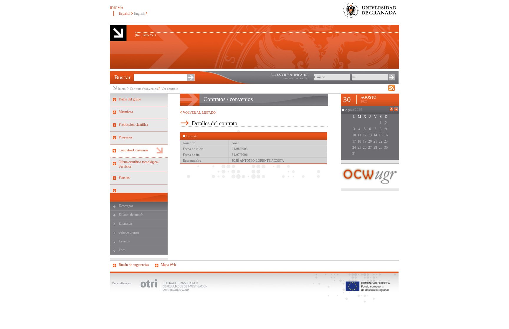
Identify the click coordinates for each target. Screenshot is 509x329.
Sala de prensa (129, 232)
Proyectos (126, 137)
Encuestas (126, 223)
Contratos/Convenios (133, 150)
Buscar (122, 77)
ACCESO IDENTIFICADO (288, 75)
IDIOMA (116, 8)
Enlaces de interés (131, 215)
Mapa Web (168, 265)
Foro (122, 250)
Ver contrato (169, 88)
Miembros (126, 112)
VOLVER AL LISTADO (199, 112)
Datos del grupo (130, 99)
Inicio (122, 88)
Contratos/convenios (144, 88)
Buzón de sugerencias (134, 265)
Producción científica (133, 125)
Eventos (124, 241)
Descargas (126, 206)
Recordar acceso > (294, 78)
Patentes (124, 178)
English (139, 13)
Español (124, 13)
